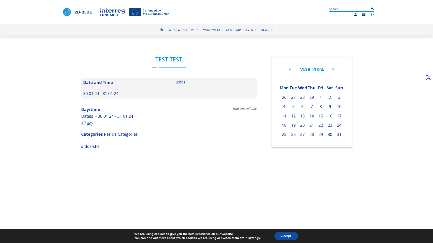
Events (251, 30)
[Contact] (364, 15)
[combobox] (349, 8)
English (372, 14)
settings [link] (254, 238)
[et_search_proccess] (372, 8)
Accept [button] (286, 236)
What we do (212, 30)
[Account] (356, 15)
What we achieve (181, 30)
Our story (234, 30)
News (265, 30)
